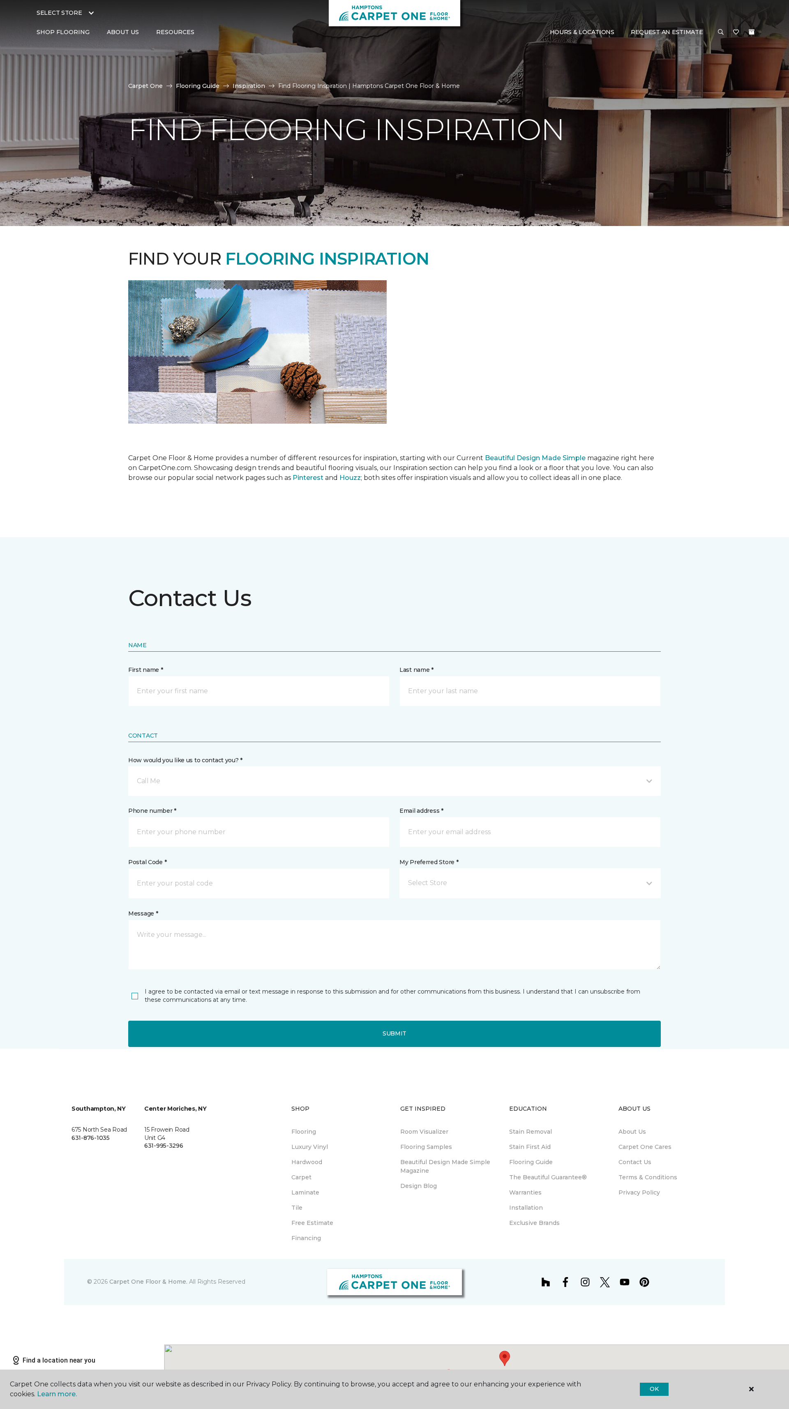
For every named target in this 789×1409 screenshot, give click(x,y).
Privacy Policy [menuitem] (639, 1192)
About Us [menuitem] (632, 1131)
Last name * (416, 670)
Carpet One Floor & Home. (148, 1281)
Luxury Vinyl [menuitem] (309, 1147)
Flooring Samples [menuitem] (426, 1147)
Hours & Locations (582, 32)
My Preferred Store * (428, 862)
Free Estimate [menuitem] (312, 1223)
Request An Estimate (667, 32)
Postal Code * (147, 862)
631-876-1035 (91, 1137)
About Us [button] (123, 32)
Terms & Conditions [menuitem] (647, 1177)
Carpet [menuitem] (301, 1177)
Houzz (350, 478)
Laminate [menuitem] (305, 1192)
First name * (145, 670)
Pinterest (308, 478)
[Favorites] (736, 32)
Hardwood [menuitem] (306, 1162)
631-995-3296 (163, 1145)
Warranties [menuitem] (525, 1192)
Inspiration (249, 86)
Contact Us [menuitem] (634, 1162)
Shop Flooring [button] (63, 32)
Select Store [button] (59, 12)
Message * (143, 913)
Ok (654, 1389)
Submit (394, 1033)
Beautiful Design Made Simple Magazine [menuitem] (445, 1166)
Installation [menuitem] (526, 1207)
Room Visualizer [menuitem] (424, 1131)
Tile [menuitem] (296, 1207)
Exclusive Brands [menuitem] (534, 1223)
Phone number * (152, 811)
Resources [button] (175, 32)
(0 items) (751, 32)
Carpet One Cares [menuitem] (644, 1147)
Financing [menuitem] (306, 1238)
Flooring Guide (197, 86)
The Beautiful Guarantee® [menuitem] (548, 1177)
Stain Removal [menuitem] (530, 1131)
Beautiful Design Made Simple (534, 458)
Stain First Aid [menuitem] (530, 1147)
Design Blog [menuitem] (418, 1186)
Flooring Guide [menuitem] (531, 1162)
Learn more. (57, 1394)
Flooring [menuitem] (303, 1131)
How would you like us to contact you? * (185, 760)
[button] (721, 32)
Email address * (421, 811)
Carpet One (145, 86)
